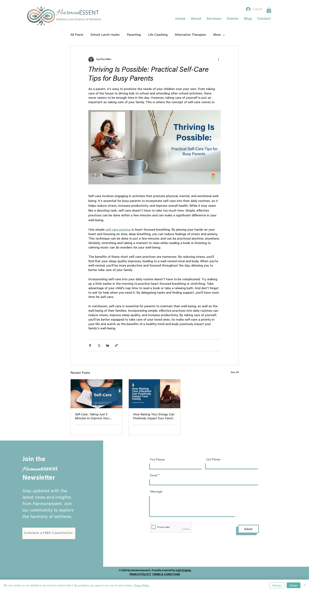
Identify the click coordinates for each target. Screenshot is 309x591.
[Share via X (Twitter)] (98, 345)
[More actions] (218, 59)
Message (156, 491)
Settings (276, 585)
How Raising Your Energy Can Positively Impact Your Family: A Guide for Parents (154, 417)
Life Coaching (158, 35)
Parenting (134, 35)
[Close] (305, 585)
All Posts (76, 35)
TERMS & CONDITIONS (166, 574)
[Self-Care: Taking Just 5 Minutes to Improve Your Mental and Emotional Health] (96, 393)
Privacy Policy (141, 585)
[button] (268, 10)
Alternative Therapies (190, 35)
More (217, 35)
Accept (293, 585)
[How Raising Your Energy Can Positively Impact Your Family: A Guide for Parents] (154, 393)
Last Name (213, 459)
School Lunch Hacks (105, 35)
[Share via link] (116, 345)
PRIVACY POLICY (139, 574)
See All (235, 372)
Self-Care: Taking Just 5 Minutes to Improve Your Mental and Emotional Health (95, 417)
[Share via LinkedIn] (107, 345)
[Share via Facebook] (90, 345)
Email (153, 475)
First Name (157, 459)
